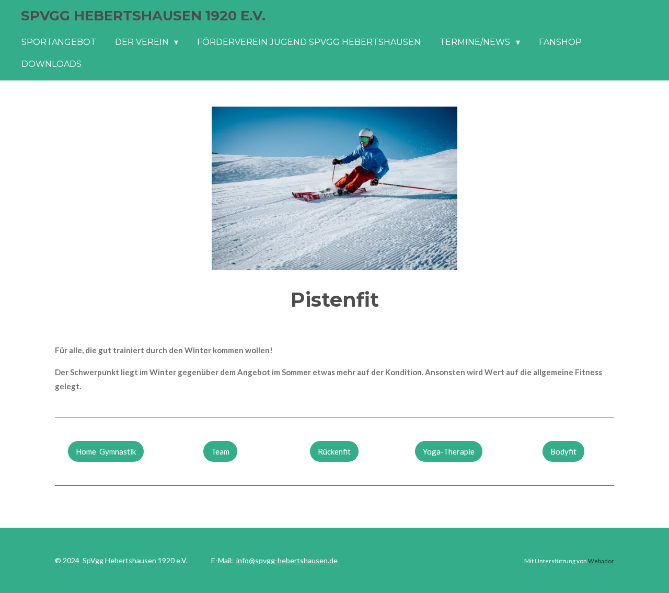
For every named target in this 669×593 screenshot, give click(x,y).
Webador (601, 560)
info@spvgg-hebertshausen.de (287, 560)
